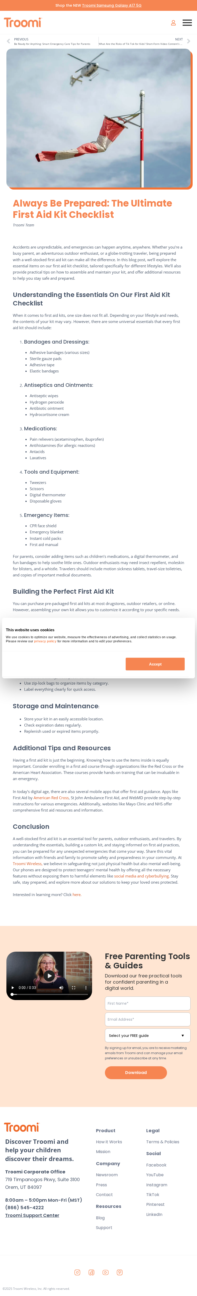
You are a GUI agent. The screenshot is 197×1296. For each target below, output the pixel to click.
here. (77, 894)
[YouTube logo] (105, 1272)
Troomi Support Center (32, 1215)
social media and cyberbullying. (142, 876)
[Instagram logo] (77, 1272)
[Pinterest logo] (119, 1272)
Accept (155, 664)
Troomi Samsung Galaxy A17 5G (112, 5)
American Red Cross (51, 797)
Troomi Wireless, (28, 863)
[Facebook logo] (91, 1272)
